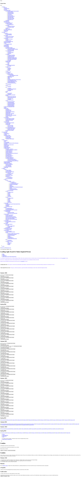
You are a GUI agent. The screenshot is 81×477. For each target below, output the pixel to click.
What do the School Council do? (11, 216)
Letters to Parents (6, 133)
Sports (9, 193)
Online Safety (8, 124)
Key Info (3, 32)
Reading (9, 67)
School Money (6, 146)
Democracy (7, 109)
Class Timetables (6, 142)
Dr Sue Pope (10, 14)
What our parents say (9, 178)
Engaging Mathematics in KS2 (12, 81)
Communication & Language (14, 183)
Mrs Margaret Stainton (11, 16)
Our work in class (10, 98)
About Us (3, 6)
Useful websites (10, 73)
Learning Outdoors (11, 237)
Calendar (5, 134)
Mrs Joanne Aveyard (11, 18)
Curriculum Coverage (9, 47)
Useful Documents (10, 24)
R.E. (6, 92)
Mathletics (7, 205)
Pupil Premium (6, 44)
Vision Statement (6, 8)
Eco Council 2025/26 (9, 224)
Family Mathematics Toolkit (14, 75)
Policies (5, 43)
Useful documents (8, 174)
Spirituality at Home (11, 27)
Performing (9, 196)
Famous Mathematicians (11, 82)
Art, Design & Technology (10, 50)
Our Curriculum (6, 46)
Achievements (4, 255)
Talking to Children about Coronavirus (13, 233)
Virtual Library (8, 123)
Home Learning (6, 230)
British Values (6, 108)
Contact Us (5, 31)
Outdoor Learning (10, 173)
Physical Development (11, 103)
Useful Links (6, 167)
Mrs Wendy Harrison (11, 17)
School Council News (9, 215)
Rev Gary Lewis (10, 15)
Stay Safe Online (8, 165)
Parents (3, 139)
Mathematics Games (11, 76)
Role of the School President (10, 218)
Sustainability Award (9, 206)
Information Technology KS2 (12, 57)
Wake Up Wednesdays (9, 164)
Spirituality (7, 25)
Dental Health (8, 61)
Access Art (9, 51)
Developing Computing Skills (12, 58)
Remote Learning (6, 121)
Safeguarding (6, 38)
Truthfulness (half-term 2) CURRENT (11, 149)
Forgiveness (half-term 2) (9, 158)
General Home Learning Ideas (12, 238)
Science (7, 95)
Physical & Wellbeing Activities (10, 127)
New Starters (6, 35)
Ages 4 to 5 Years (10, 125)
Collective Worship (9, 23)
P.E (6, 87)
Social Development (11, 102)
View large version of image (9, 277)
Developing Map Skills (11, 65)
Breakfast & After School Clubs (9, 144)
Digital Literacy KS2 (11, 56)
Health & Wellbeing (7, 162)
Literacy (11, 185)
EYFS (7, 131)
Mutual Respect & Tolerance (10, 111)
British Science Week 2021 (12, 97)
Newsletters (6, 132)
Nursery (5, 169)
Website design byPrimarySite (7, 439)
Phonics (11, 187)
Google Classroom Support (10, 122)
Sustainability (8, 227)
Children (3, 168)
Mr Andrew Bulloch (11, 12)
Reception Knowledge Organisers (13, 49)
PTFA (5, 141)
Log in (3, 246)
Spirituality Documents (11, 26)
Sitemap (3, 434)
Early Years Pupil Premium (10, 171)
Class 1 (7, 191)
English (7, 66)
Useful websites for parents (10, 119)
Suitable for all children (9, 241)
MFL (7, 83)
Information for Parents (9, 120)
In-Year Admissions (9, 34)
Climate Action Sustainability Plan (9, 106)
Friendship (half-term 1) (9, 155)
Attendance (7, 20)
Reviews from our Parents (10, 36)
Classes (5, 179)
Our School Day (6, 21)
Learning (9, 198)
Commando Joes (10, 89)
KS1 (8, 62)
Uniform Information (7, 147)
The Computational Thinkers (12, 59)
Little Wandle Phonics (7, 210)
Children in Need (8, 136)
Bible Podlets (8, 28)
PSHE (7, 91)
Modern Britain (8, 112)
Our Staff (5, 9)
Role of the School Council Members (11, 219)
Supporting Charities (7, 135)
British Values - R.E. (9, 114)
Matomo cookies (5, 465)
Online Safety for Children (8, 228)
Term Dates (6, 143)
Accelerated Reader (9, 208)
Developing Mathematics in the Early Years (14, 79)
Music (7, 85)
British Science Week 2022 (12, 96)
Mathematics (8, 72)
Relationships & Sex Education (10, 94)
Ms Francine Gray (10, 19)
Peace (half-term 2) (9, 156)
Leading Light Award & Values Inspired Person (9, 256)
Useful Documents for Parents (10, 231)
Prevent (7, 39)
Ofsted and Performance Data (8, 41)
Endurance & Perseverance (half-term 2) (12, 153)
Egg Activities (10, 93)
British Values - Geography (10, 113)
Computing (7, 54)
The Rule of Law (8, 110)
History (7, 71)
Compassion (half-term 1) (10, 157)
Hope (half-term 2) (9, 154)
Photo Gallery (6, 30)
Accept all (5, 450)
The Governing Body (7, 10)
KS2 (8, 63)
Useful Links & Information (12, 88)
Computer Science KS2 (11, 55)
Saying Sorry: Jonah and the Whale (13, 160)
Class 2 (7, 197)
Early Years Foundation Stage (10, 48)
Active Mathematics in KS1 (12, 80)
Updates (7, 222)
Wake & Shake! (14, 182)
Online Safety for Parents (8, 163)
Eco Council (6, 223)
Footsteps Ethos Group (7, 220)
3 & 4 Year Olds (8, 172)
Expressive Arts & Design (13, 184)
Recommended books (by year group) (11, 209)
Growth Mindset (6, 117)
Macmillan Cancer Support (10, 138)
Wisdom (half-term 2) (9, 151)
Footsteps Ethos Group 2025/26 (10, 221)
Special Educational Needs (8, 161)
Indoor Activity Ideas (11, 129)
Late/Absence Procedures (8, 166)
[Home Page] (5, 247)
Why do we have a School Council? (11, 217)
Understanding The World (13, 189)
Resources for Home (11, 212)
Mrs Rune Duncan (10, 13)
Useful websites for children (10, 118)
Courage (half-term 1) (9, 150)
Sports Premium (6, 45)
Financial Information (7, 42)
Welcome (5, 7)
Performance (10, 202)
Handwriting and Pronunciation (12, 213)
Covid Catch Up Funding (10, 130)
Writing (9, 70)
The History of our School (8, 29)
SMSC (9, 77)
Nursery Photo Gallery (9, 175)
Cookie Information (5, 435)
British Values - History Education (11, 115)
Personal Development (11, 101)
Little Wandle (8, 211)
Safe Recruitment (8, 40)
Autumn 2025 (10, 226)
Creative (9, 194)
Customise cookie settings (11, 450)
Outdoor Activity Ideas (11, 128)
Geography (7, 64)
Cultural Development (11, 105)
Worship (9, 195)
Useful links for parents (9, 37)
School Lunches (6, 145)
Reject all (2, 450)
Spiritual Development (11, 104)
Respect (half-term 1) (9, 152)
